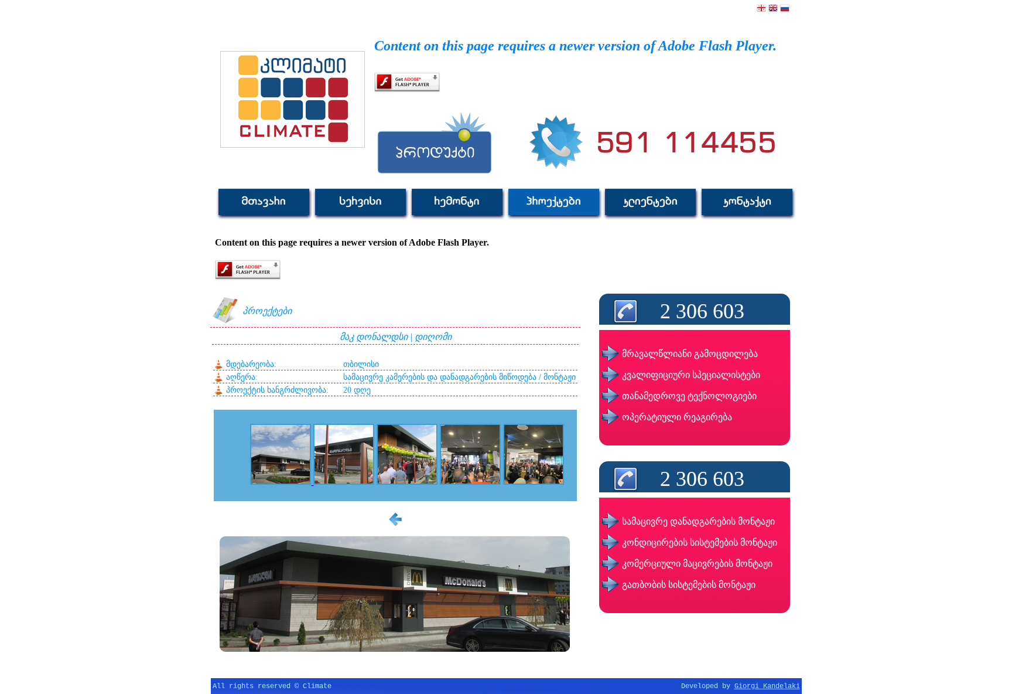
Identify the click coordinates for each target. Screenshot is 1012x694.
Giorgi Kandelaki (767, 686)
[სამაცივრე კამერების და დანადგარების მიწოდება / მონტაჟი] (281, 482)
